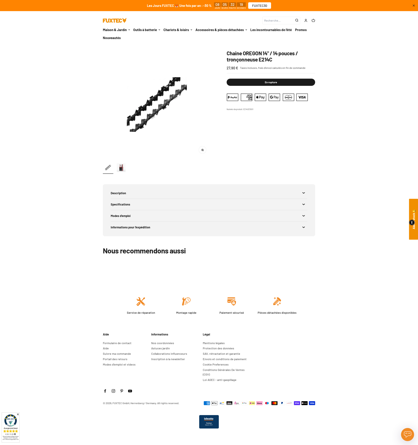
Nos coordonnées (162, 343)
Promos (301, 30)
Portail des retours (115, 359)
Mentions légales (214, 343)
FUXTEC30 (259, 6)
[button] (412, 222)
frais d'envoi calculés (270, 67)
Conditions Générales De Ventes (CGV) (224, 372)
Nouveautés (112, 38)
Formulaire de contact (117, 343)
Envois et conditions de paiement (225, 359)
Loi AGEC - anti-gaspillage (219, 380)
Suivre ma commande (117, 353)
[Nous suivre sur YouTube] (130, 391)
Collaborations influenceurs (169, 353)
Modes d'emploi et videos (119, 364)
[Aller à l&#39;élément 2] (121, 168)
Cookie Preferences (216, 364)
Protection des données (218, 348)
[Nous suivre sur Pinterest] (122, 391)
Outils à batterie (145, 30)
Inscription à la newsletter (168, 359)
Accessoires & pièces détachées (219, 30)
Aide (106, 348)
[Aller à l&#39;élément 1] (108, 168)
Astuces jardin (160, 348)
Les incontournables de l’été (271, 30)
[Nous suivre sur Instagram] (113, 391)
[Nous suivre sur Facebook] (105, 391)
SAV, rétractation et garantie (221, 353)
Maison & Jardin (115, 30)
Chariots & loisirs (176, 30)
